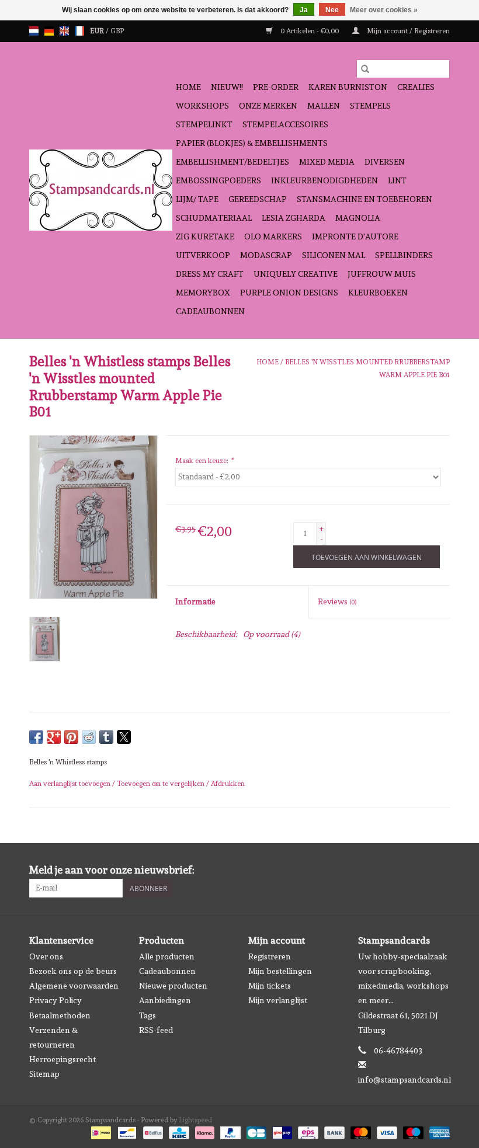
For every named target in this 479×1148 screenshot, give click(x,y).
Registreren (269, 956)
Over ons (46, 956)
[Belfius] (152, 1131)
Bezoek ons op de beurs (73, 971)
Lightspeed (195, 1120)
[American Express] (437, 1131)
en (64, 31)
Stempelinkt (204, 124)
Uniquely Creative (296, 274)
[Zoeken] (365, 69)
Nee (332, 10)
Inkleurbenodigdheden (324, 180)
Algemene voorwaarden (74, 985)
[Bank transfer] (333, 1131)
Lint (397, 180)
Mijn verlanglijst (277, 1000)
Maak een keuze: (204, 461)
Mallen (323, 105)
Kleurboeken (378, 292)
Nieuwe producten (173, 985)
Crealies (416, 87)
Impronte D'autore (355, 236)
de (49, 31)
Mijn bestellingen (280, 971)
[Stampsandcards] (100, 190)
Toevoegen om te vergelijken (161, 784)
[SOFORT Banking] (203, 1131)
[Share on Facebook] (36, 737)
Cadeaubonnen (210, 311)
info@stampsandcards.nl (404, 1079)
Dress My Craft (210, 274)
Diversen (385, 161)
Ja (304, 10)
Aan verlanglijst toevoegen (70, 784)
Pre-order (275, 87)
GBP (117, 31)
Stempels (370, 105)
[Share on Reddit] (89, 737)
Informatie (195, 601)
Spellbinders (404, 255)
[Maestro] (412, 1131)
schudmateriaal (214, 217)
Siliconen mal (333, 255)
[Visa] (386, 1131)
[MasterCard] (359, 1131)
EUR (98, 31)
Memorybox (203, 292)
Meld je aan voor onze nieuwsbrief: (112, 870)
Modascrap (266, 255)
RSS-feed (156, 1030)
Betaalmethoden (60, 1015)
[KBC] (177, 1131)
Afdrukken (228, 784)
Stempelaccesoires (285, 124)
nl (34, 31)
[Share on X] (124, 737)
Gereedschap (257, 199)
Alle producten (167, 956)
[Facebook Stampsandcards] (420, 870)
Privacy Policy (55, 1000)
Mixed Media (327, 161)
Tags (147, 1015)
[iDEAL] (100, 1131)
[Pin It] (71, 737)
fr (79, 31)
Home (188, 87)
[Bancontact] (125, 1131)
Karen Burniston (347, 87)
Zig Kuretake (205, 236)
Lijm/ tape (197, 199)
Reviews (337, 601)
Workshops (202, 105)
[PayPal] (229, 1131)
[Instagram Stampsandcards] (440, 870)
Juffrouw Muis (382, 274)
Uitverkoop (203, 255)
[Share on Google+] (54, 737)
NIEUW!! (227, 87)
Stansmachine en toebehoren (364, 199)
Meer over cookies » (384, 10)
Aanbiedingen (165, 1000)
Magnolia (357, 217)
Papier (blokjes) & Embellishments (252, 143)
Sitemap (44, 1074)
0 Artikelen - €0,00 (310, 31)
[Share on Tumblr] (106, 737)
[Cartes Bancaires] (255, 1131)
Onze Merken (268, 105)
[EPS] (307, 1131)
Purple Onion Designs (289, 292)
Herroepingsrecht (62, 1059)
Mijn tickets (269, 985)
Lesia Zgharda (293, 217)
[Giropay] (281, 1131)
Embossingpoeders (218, 180)
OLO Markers (273, 236)
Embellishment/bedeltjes (232, 161)
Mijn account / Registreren (407, 31)
